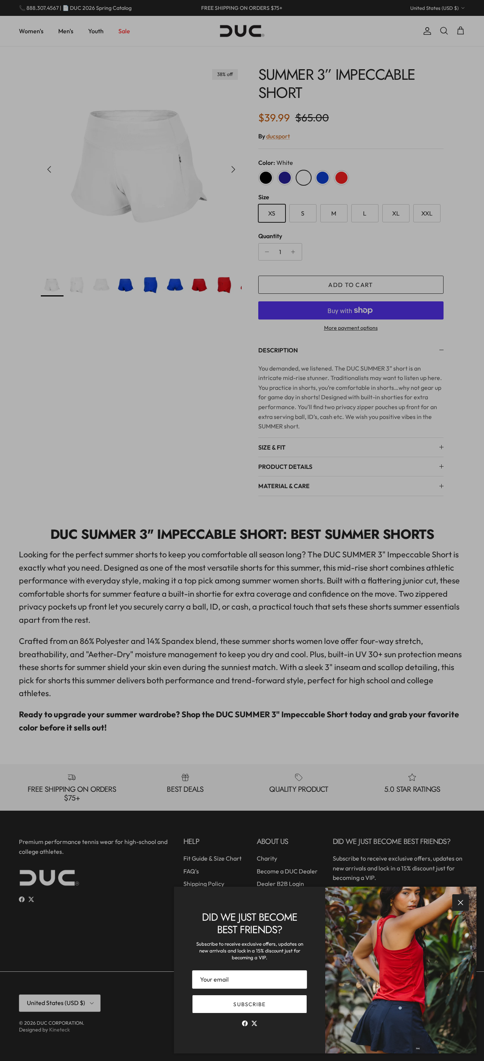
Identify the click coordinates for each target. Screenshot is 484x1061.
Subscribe (249, 1004)
